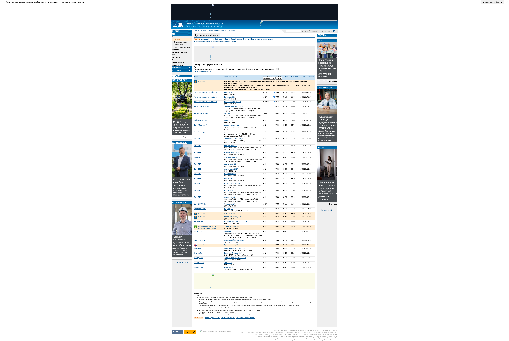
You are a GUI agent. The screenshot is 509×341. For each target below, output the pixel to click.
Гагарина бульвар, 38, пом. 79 (235, 222)
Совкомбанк (201, 245)
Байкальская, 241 (230, 146)
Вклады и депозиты (179, 52)
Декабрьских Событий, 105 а (235, 258)
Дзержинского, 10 (230, 157)
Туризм (321, 147)
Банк (196, 76)
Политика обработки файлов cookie (326, 340)
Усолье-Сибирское (216, 39)
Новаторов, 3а (229, 179)
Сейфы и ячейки (178, 62)
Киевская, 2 (228, 267)
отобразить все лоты (222, 67)
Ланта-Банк (198, 222)
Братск (227, 39)
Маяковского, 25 (230, 174)
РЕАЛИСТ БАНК (200, 240)
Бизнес (321, 40)
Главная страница (200, 30)
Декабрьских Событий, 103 (234, 248)
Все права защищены (295, 330)
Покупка (286, 76)
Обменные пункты (180, 44)
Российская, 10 (230, 190)
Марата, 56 (228, 209)
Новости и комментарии (182, 47)
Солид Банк (198, 258)
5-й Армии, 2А (229, 213)
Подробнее (187, 137)
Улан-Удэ (246, 39)
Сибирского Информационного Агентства (277, 334)
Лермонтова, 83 (230, 164)
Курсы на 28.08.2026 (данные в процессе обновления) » (216, 41)
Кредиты (175, 49)
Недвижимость (177, 65)
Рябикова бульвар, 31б (233, 253)
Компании (177, 68)
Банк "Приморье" (200, 125)
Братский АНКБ (200, 209)
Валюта (216, 30)
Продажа (294, 76)
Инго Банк (201, 81)
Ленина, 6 (228, 263)
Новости (176, 31)
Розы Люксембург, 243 (232, 183)
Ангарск (204, 39)
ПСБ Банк (198, 231)
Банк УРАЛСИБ (200, 204)
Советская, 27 (229, 204)
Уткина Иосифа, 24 (231, 226)
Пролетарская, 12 (231, 245)
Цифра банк (198, 267)
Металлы (175, 60)
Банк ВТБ (197, 139)
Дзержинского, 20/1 (231, 125)
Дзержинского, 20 (230, 132)
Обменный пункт (230, 76)
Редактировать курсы (202, 71)
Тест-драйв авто (179, 80)
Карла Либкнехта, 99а (232, 217)
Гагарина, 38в (229, 97)
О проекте (176, 71)
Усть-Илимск (236, 39)
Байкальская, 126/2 (231, 153)
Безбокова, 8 (229, 92)
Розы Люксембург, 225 (232, 102)
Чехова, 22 (228, 113)
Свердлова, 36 (229, 197)
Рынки (210, 30)
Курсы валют (224, 30)
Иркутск (197, 39)
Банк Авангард (199, 132)
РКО (173, 55)
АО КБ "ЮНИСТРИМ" (202, 107)
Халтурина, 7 (229, 231)
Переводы (176, 57)
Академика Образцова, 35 (234, 139)
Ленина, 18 (228, 120)
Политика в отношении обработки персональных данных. (294, 340)
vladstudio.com (333, 330)
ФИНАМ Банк (199, 263)
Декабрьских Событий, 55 (234, 107)
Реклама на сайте (182, 262)
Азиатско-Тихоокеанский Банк (205, 92)
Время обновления (307, 76)
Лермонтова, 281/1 (231, 169)
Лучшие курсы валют (181, 42)
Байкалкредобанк (200, 120)
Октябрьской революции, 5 (234, 240)
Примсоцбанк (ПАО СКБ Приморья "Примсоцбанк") (207, 227)
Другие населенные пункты (262, 39)
